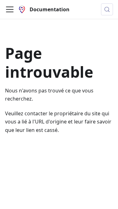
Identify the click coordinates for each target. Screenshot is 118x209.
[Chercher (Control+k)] (107, 9)
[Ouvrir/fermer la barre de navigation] (9, 9)
